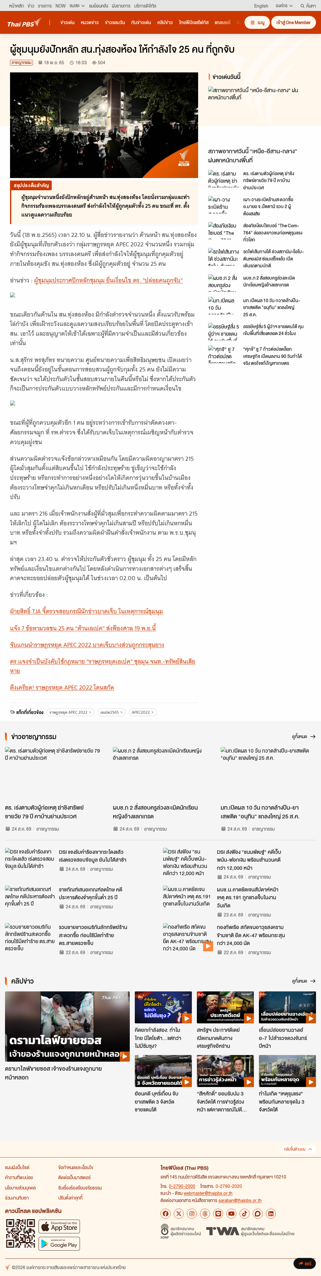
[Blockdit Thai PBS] (258, 1214)
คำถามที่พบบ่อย (19, 1177)
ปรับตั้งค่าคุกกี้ (70, 1198)
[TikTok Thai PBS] (244, 1214)
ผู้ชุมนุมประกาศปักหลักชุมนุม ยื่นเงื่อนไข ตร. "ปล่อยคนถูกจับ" (108, 280)
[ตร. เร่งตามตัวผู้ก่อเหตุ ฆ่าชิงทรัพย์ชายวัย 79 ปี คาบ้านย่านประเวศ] (223, 178)
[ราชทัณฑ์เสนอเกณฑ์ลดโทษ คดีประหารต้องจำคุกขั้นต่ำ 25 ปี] (30, 899)
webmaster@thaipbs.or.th (208, 1193)
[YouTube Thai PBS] (231, 1214)
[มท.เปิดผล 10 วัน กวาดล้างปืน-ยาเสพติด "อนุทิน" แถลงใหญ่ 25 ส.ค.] (223, 305)
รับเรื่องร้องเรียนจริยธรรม (80, 1187)
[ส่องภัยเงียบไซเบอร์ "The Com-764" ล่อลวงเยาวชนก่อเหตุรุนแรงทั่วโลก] (223, 230)
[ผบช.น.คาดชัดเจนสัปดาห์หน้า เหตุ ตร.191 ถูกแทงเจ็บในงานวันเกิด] (188, 899)
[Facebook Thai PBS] (165, 1214)
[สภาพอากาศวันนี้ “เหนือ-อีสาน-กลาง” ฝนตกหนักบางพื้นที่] (259, 115)
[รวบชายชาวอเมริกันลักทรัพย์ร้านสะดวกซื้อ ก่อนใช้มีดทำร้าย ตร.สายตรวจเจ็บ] (30, 937)
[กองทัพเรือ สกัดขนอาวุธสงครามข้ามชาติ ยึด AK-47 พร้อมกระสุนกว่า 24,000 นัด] (188, 937)
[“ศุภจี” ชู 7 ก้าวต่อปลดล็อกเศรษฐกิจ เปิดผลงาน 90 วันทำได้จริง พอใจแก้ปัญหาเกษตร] (223, 354)
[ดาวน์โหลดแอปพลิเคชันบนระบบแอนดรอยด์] (59, 1243)
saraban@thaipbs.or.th (240, 1200)
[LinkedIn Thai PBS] (271, 1214)
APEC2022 (141, 712)
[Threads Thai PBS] (205, 1214)
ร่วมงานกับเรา (17, 1198)
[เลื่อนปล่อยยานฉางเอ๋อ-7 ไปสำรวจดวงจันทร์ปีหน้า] (287, 1007)
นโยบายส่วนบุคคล (20, 1187)
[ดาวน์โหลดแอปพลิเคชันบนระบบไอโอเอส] (59, 1226)
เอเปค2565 (109, 712)
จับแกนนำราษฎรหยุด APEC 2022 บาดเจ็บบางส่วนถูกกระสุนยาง (87, 645)
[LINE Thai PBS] (218, 1214)
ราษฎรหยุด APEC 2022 (68, 712)
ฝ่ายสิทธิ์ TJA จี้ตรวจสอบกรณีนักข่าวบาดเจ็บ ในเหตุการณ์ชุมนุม (86, 611)
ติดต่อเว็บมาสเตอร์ (74, 1177)
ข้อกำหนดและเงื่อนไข (75, 1167)
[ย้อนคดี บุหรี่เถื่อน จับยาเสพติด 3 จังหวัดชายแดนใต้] (163, 1071)
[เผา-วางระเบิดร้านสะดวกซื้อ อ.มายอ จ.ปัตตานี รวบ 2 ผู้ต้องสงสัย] (223, 204)
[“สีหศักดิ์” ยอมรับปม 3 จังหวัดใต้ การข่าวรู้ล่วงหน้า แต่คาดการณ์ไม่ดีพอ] (225, 1071)
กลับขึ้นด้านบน (294, 1149)
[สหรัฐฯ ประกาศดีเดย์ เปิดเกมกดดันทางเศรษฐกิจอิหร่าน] (225, 1007)
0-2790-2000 (182, 1186)
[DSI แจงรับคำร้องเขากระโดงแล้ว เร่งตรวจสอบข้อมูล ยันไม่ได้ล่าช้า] (30, 862)
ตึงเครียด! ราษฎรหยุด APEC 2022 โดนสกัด (62, 687)
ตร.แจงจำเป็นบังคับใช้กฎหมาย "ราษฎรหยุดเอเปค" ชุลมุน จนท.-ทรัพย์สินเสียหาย (102, 666)
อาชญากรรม (21, 62)
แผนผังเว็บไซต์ (17, 1167)
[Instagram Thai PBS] (192, 1214)
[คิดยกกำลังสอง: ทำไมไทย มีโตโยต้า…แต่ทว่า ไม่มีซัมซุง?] (163, 1007)
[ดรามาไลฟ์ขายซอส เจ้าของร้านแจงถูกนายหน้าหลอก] (67, 1026)
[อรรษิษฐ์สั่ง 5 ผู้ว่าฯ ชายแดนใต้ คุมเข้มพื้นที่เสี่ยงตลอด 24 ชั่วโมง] (223, 331)
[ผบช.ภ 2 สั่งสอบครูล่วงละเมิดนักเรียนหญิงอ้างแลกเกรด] (223, 283)
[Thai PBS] (25, 22)
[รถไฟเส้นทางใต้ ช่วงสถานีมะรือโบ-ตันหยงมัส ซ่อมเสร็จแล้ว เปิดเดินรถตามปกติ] (223, 256)
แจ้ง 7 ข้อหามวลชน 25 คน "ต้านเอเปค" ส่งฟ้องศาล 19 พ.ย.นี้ (83, 628)
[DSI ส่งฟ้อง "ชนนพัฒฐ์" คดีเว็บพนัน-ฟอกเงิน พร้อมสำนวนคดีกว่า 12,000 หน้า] (188, 862)
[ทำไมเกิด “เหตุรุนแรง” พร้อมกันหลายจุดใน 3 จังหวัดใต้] (287, 1071)
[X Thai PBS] (179, 1214)
